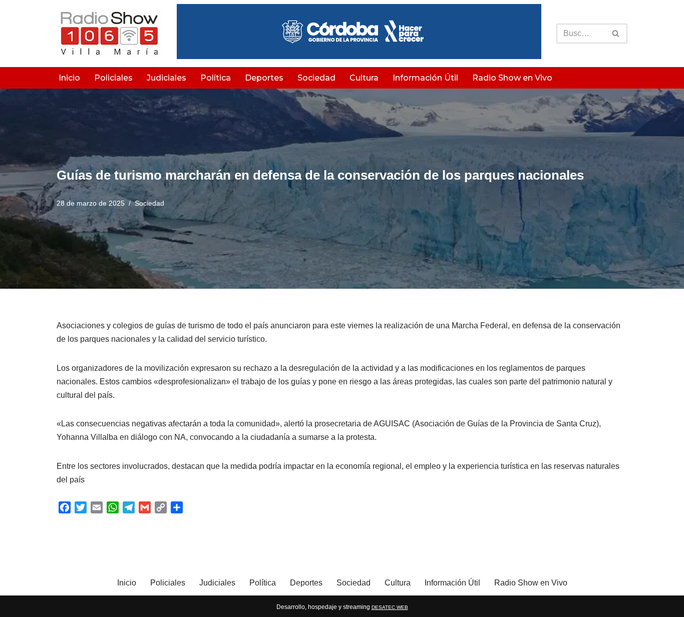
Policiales (113, 78)
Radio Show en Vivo (512, 78)
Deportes (264, 78)
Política (215, 78)
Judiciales (166, 78)
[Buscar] (616, 34)
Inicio (69, 78)
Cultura (364, 78)
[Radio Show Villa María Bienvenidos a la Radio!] (109, 34)
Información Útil (425, 78)
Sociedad (316, 78)
